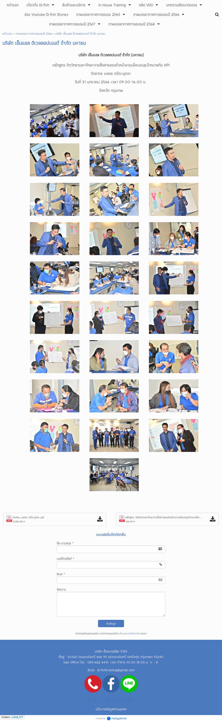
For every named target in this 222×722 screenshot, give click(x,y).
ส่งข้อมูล (111, 623)
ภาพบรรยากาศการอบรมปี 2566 (33, 33)
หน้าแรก (7, 33)
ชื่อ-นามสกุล (65, 543)
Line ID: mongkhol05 (111, 700)
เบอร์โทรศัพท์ (65, 558)
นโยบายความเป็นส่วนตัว (129, 633)
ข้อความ (61, 589)
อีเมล (61, 574)
